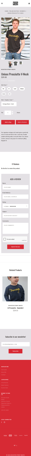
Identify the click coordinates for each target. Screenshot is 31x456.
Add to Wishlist (22, 122)
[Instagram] (4, 422)
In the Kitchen (4, 382)
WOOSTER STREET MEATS (8, 69)
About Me (3, 372)
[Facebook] (1, 422)
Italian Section (5, 385)
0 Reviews (11, 80)
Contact (3, 374)
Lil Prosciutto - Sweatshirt (15, 308)
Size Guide (4, 369)
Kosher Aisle (4, 387)
